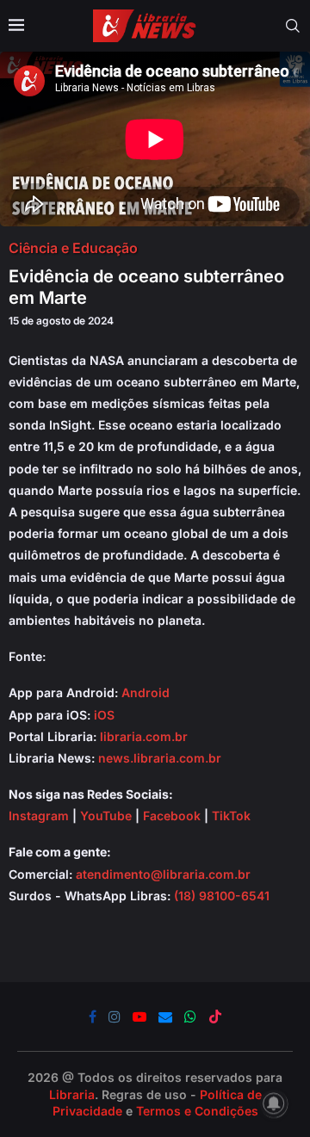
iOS (104, 715)
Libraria (72, 1094)
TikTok (231, 815)
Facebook (172, 815)
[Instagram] (114, 1016)
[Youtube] (139, 1016)
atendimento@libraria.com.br (163, 874)
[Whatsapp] (190, 1016)
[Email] (165, 1016)
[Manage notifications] (274, 1103)
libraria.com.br (144, 736)
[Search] (292, 26)
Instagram (39, 815)
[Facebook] (92, 1016)
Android (145, 692)
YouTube (106, 815)
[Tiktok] (215, 1016)
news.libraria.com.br (159, 758)
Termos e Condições (197, 1110)
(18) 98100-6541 (222, 895)
